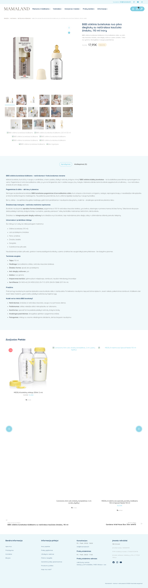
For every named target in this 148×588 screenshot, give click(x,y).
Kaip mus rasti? (46, 569)
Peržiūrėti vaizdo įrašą (69, 33)
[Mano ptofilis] (133, 9)
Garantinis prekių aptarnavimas (51, 562)
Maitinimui (13, 18)
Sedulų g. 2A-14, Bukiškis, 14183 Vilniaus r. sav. (91, 565)
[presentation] (9, 429)
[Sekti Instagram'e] (142, 2)
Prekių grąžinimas (47, 550)
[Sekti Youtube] (138, 2)
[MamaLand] (17, 8)
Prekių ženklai (88, 9)
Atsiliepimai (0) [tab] (80, 164)
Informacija (101, 9)
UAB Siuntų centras (83, 562)
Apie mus (9, 546)
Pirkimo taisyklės (46, 558)
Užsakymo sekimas (47, 554)
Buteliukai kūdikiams (24, 18)
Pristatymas (10, 550)
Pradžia (6, 18)
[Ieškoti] (141, 9)
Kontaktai (9, 554)
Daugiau (74, 497)
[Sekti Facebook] (134, 2)
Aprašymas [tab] (65, 164)
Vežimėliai (57, 9)
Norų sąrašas (45, 546)
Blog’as (8, 558)
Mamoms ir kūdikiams (40, 9)
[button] (69, 28)
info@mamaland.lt (125, 2)
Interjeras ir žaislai (72, 9)
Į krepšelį (28, 389)
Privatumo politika (47, 566)
